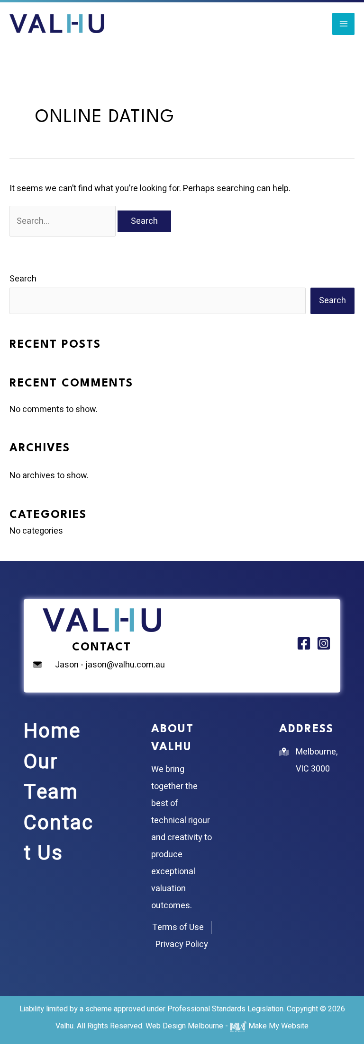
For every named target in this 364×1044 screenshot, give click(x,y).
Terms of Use (178, 927)
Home (52, 731)
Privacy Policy (181, 944)
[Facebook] (304, 643)
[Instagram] (324, 643)
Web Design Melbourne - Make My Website (227, 1026)
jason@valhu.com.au (125, 664)
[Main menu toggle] (343, 24)
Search (22, 278)
